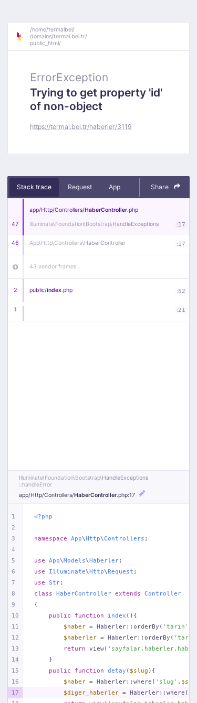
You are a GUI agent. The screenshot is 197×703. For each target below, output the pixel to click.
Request (80, 187)
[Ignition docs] (22, 36)
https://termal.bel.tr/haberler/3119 (81, 127)
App (114, 187)
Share (160, 187)
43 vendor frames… (55, 266)
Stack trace (34, 187)
